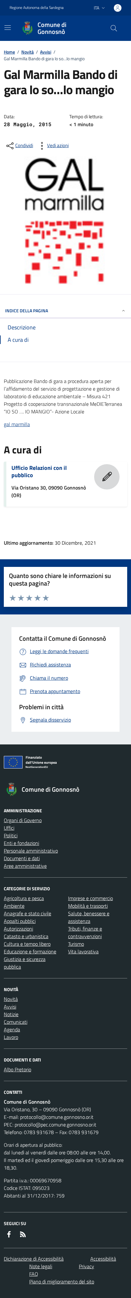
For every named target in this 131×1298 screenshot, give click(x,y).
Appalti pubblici (20, 921)
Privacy (86, 1266)
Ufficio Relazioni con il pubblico (39, 471)
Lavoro (11, 1037)
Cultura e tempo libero (27, 944)
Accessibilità (103, 1258)
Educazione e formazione (30, 951)
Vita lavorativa (83, 951)
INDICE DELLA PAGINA (26, 310)
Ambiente (14, 906)
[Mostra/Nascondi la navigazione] (7, 27)
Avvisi (45, 52)
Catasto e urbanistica (26, 936)
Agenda (12, 1029)
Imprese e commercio (90, 898)
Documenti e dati (22, 858)
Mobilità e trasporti (88, 906)
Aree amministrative (25, 866)
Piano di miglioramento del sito (61, 1281)
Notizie (11, 1014)
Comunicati (15, 1022)
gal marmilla (17, 424)
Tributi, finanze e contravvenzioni (85, 932)
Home (9, 52)
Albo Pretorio (17, 1069)
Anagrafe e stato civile (27, 913)
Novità (27, 52)
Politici (10, 835)
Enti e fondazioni (21, 843)
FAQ (33, 1274)
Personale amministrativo (31, 850)
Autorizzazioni (18, 928)
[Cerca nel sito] (113, 28)
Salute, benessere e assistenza (88, 917)
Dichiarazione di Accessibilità (34, 1258)
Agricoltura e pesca (24, 898)
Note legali (40, 1266)
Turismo (76, 944)
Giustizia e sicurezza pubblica (24, 962)
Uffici (9, 828)
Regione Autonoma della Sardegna (37, 7)
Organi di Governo (23, 820)
